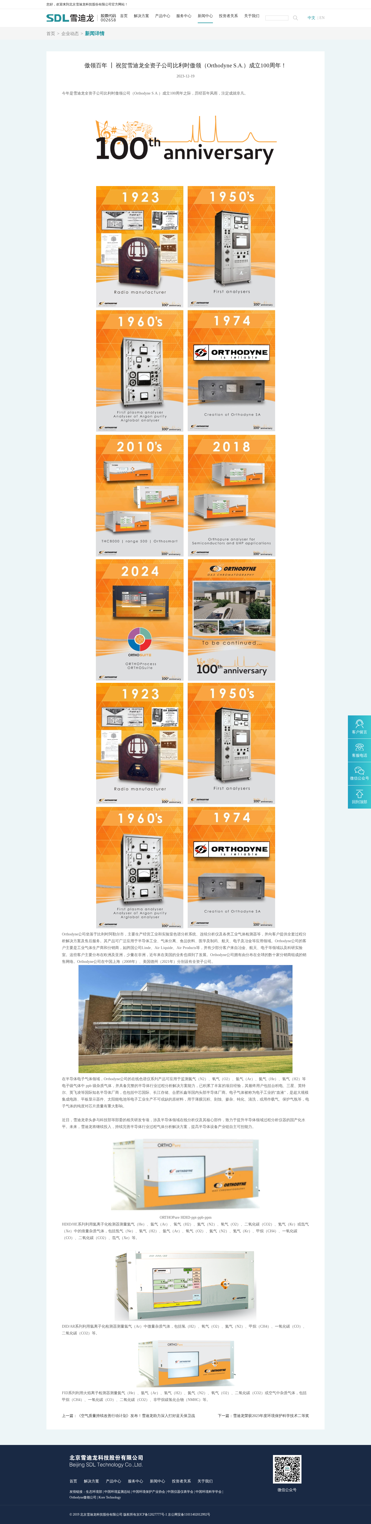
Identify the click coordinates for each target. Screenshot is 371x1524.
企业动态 (70, 34)
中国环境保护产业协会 (149, 1491)
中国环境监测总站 (117, 1491)
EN (322, 18)
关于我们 (251, 16)
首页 (124, 16)
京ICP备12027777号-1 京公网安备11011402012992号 (173, 1514)
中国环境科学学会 (209, 1491)
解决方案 (141, 16)
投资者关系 (228, 16)
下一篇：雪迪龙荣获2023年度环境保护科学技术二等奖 (263, 1416)
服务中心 (183, 16)
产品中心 (162, 16)
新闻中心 (205, 16)
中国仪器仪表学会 (180, 1491)
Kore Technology (110, 1497)
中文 (311, 18)
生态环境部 (94, 1491)
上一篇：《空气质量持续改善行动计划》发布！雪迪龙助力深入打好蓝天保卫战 (128, 1416)
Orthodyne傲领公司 (83, 1497)
